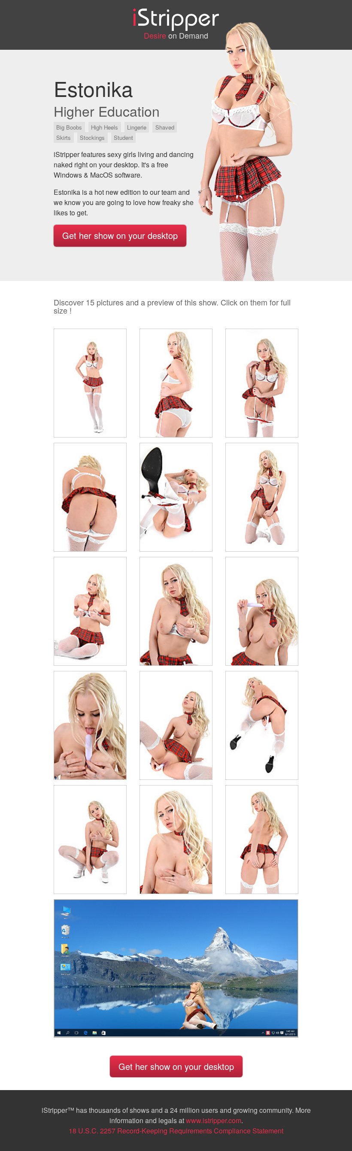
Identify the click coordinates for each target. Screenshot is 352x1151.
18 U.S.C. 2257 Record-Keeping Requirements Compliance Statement (176, 1131)
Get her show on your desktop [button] (120, 235)
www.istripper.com (213, 1120)
